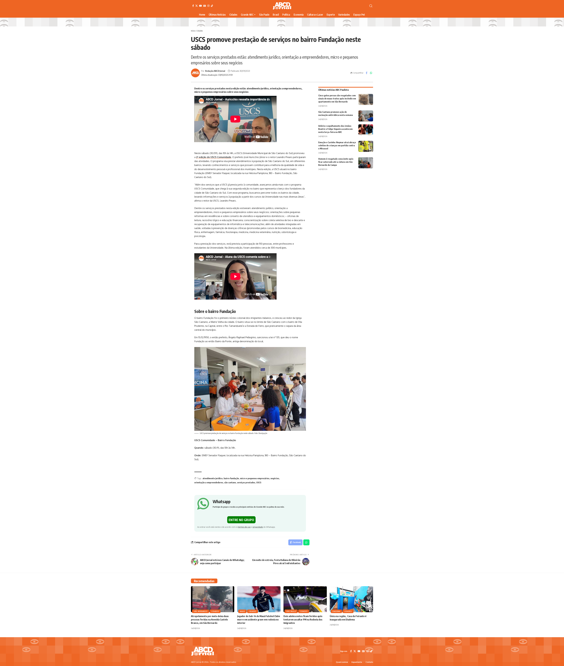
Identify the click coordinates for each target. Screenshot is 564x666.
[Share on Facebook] (366, 73)
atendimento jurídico (213, 478)
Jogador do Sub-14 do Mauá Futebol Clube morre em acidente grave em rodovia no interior (258, 619)
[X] (196, 6)
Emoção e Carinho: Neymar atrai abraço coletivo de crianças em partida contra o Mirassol (337, 145)
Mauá (242, 611)
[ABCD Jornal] (282, 6)
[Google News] (205, 6)
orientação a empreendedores (208, 482)
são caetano (230, 482)
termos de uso (244, 527)
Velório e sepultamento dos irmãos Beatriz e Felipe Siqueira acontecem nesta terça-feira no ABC (335, 129)
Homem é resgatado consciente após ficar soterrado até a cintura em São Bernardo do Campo (335, 162)
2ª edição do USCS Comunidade (213, 157)
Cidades (200, 31)
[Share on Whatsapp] (371, 73)
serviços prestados (246, 482)
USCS (258, 482)
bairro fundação (231, 478)
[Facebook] (193, 6)
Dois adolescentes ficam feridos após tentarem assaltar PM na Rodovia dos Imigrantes (302, 619)
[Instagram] (208, 6)
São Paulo (291, 611)
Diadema (336, 611)
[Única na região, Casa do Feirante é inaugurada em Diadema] (351, 599)
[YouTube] (200, 6)
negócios (275, 478)
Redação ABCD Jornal (215, 71)
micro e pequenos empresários (254, 478)
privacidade (258, 527)
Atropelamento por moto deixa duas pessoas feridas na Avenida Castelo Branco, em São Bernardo (210, 619)
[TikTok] (212, 6)
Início (193, 31)
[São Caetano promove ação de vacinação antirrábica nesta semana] (365, 115)
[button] (370, 5)
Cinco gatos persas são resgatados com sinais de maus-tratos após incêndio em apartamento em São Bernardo (337, 98)
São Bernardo (200, 611)
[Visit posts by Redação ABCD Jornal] (195, 72)
